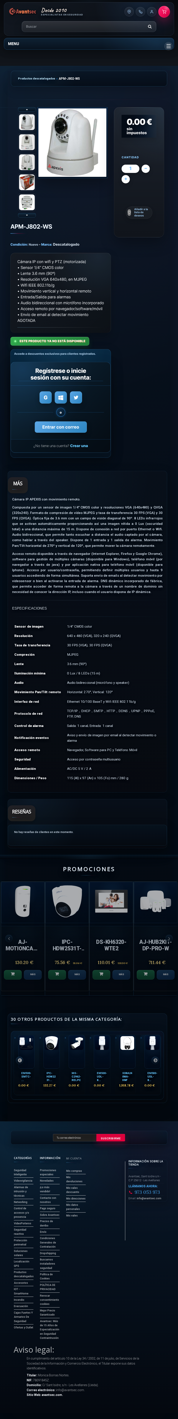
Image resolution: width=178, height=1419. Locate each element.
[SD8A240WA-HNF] (127, 1052)
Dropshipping (48, 1253)
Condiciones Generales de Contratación (48, 1242)
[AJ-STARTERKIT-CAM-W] (111, 902)
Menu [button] (13, 43)
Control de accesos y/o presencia (21, 1212)
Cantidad (130, 157)
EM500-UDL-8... (102, 1076)
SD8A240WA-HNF (127, 1076)
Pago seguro (47, 1208)
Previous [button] (9, 938)
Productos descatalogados (36, 78)
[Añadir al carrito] (13, 975)
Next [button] (169, 938)
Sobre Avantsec (49, 1214)
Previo (27, 109)
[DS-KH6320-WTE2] (22, 902)
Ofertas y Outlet (23, 1327)
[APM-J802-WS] (72, 142)
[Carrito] (164, 12)
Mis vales (72, 1215)
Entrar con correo (60, 427)
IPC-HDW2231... (50, 1076)
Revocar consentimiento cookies (49, 1300)
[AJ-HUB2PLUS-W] (155, 902)
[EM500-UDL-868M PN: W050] (102, 1052)
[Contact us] (129, 12)
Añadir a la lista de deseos (141, 212)
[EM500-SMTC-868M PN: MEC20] (26, 1052)
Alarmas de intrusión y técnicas (21, 1191)
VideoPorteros (22, 1223)
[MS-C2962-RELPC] (77, 1052)
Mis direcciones (76, 1198)
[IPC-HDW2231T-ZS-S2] (51, 1052)
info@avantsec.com (149, 1198)
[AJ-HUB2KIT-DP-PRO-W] (67, 902)
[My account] (152, 12)
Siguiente (27, 215)
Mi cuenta (74, 1158)
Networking (20, 1202)
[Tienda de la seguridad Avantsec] (23, 12)
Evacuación (21, 1306)
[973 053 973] (140, 12)
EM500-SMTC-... (26, 1076)
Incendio (19, 1299)
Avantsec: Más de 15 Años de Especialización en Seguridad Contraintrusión (49, 1330)
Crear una (79, 446)
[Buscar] (149, 26)
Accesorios (21, 1282)
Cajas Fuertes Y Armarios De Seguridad (23, 1317)
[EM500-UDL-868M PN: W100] (152, 1052)
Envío (43, 1231)
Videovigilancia (23, 1180)
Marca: (46, 244)
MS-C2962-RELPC (76, 1076)
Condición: (19, 244)
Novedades (47, 1180)
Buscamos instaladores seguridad (47, 1264)
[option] (23, 938)
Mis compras (74, 1170)
